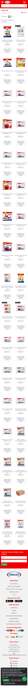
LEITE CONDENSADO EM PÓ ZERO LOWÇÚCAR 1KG (21, 286)
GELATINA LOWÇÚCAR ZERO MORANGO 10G (7, 194)
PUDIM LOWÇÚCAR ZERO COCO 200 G (7, 409)
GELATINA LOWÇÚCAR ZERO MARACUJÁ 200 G (21, 164)
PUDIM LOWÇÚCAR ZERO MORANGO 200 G (7, 440)
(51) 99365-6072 (15, 651)
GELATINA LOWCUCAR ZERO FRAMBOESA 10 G (7, 133)
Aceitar (6, 680)
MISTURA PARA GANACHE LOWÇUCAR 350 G (20, 317)
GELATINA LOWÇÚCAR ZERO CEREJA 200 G (21, 102)
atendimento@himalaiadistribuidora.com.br (14, 655)
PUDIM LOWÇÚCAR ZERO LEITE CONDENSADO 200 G (20, 409)
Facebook (15, 663)
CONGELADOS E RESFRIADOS (14, 616)
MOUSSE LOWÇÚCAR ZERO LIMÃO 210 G (21, 348)
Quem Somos (14, 583)
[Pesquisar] (25, 5)
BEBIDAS (14, 613)
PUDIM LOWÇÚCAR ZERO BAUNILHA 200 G (7, 379)
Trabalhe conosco (14, 592)
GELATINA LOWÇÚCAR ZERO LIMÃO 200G (7, 164)
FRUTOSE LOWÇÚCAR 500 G (7, 71)
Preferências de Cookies (9, 683)
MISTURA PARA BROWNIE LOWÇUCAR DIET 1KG (7, 317)
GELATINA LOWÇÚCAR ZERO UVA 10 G (7, 256)
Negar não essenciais (16, 680)
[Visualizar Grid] (9, 17)
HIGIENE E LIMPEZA (14, 621)
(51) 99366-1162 (15, 647)
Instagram (15, 661)
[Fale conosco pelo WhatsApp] (24, 679)
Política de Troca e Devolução (14, 589)
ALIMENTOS (14, 607)
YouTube (15, 665)
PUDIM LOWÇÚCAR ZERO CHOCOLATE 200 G (20, 379)
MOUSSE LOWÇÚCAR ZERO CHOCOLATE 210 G (7, 348)
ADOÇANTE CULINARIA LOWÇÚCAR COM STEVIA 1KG (7, 41)
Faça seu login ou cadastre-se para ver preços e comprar (7, 51)
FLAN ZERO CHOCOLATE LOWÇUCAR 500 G (20, 41)
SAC (14, 594)
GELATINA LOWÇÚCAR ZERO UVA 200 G (21, 256)
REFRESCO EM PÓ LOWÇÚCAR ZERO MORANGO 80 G (20, 471)
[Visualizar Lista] (11, 17)
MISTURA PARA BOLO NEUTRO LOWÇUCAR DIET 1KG (20, 533)
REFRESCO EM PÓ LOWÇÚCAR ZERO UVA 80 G (7, 502)
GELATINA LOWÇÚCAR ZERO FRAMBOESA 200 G (21, 133)
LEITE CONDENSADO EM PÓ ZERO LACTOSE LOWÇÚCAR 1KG (7, 287)
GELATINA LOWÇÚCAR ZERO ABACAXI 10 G (21, 71)
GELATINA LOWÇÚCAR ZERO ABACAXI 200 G (7, 102)
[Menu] (2, 2)
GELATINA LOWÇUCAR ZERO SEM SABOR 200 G (21, 225)
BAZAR (14, 610)
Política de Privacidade (14, 586)
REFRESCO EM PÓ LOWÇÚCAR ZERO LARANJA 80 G (7, 471)
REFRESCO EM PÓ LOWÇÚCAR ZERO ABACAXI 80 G (21, 441)
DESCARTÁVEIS (14, 618)
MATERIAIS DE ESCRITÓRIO (14, 624)
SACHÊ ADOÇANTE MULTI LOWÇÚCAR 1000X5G (20, 502)
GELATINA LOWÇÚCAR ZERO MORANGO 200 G (21, 194)
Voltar (25, 12)
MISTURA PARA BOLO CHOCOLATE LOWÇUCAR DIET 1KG (7, 533)
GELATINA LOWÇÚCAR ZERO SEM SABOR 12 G (7, 225)
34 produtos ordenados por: (7, 20)
